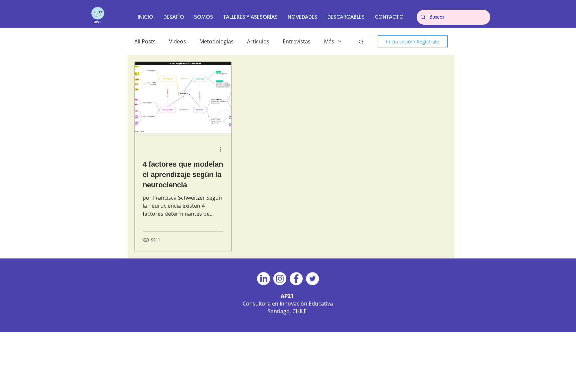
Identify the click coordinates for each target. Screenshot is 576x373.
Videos (177, 41)
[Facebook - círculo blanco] (296, 278)
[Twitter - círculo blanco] (312, 278)
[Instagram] (279, 278)
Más (329, 41)
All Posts (145, 41)
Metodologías (216, 41)
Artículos (258, 41)
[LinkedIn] (263, 278)
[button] (361, 42)
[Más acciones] (222, 149)
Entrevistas (297, 41)
